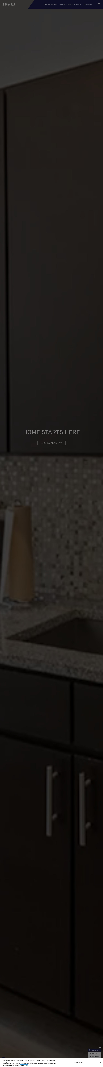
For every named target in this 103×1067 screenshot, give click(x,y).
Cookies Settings (79, 1062)
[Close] (100, 1062)
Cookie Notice (24, 1065)
